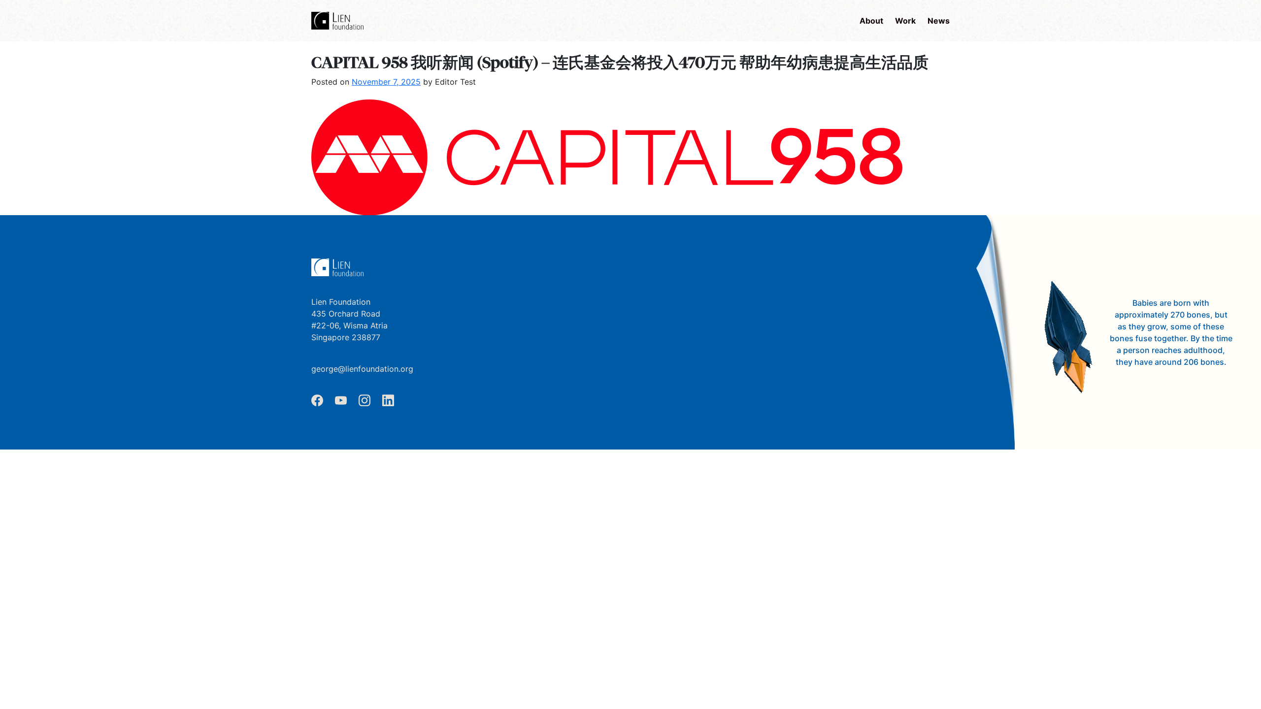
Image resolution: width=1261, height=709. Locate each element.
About (871, 21)
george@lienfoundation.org (362, 369)
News (939, 21)
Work (905, 21)
